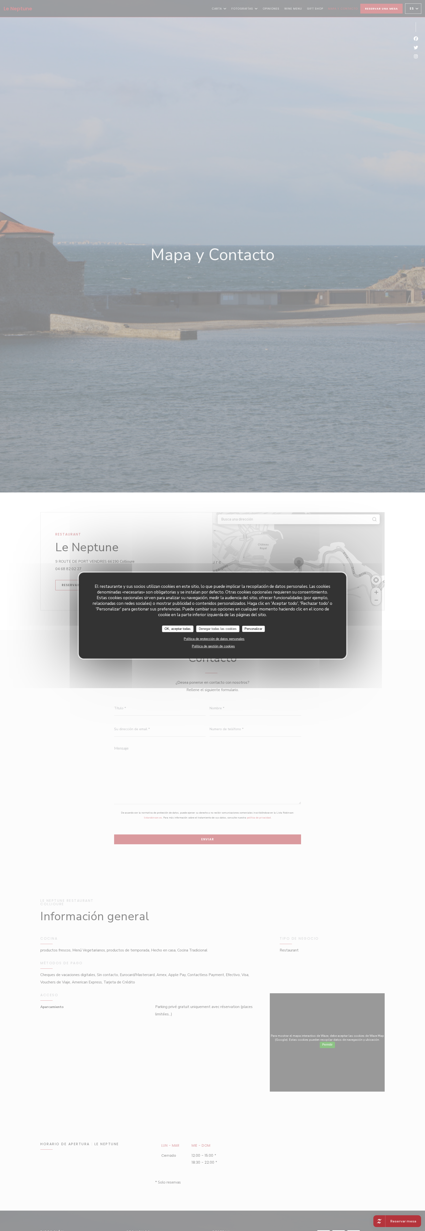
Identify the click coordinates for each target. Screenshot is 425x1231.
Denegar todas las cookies (218, 629)
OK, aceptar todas (178, 629)
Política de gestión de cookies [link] (213, 646)
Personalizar (253, 629)
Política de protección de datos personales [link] (214, 639)
